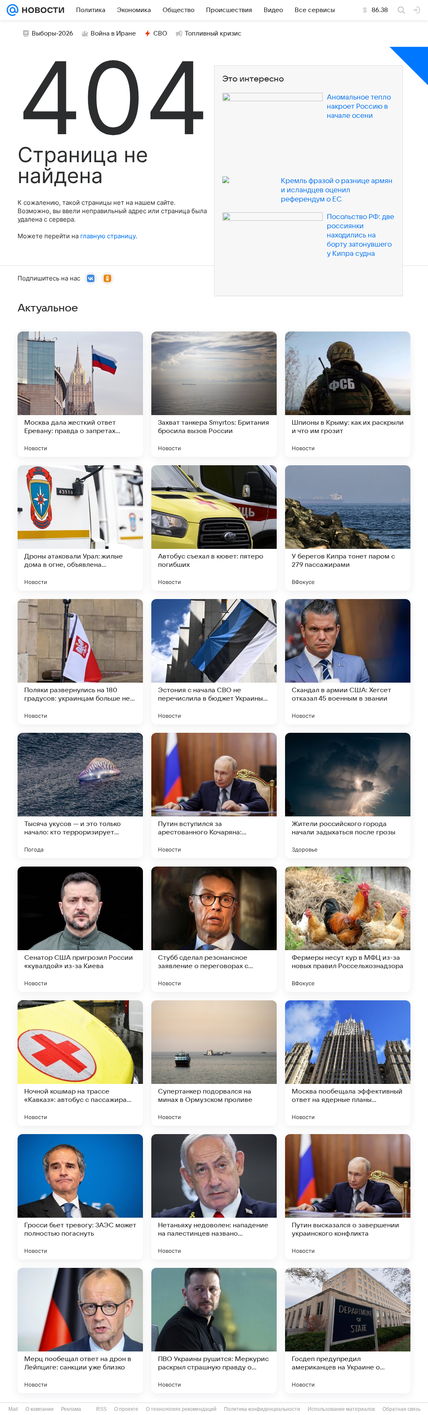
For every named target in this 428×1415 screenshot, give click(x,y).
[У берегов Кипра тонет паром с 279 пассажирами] (347, 528)
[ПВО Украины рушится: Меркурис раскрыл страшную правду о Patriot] (214, 1330)
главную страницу (107, 236)
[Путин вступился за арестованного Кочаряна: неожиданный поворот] (214, 795)
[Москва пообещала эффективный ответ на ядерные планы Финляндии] (347, 1063)
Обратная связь (401, 1409)
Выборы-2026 (52, 33)
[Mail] (12, 10)
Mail (13, 1409)
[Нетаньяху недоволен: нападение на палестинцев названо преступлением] (214, 1196)
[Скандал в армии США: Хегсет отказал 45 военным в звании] (347, 661)
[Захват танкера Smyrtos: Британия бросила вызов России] (214, 394)
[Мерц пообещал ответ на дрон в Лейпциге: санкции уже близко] (80, 1330)
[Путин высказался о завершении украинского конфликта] (347, 1196)
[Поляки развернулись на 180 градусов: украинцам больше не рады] (80, 661)
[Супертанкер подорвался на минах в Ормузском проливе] (214, 1063)
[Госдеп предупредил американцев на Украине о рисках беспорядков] (347, 1330)
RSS (101, 1409)
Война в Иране (113, 33)
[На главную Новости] (41, 10)
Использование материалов (341, 1409)
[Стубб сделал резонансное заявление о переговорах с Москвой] (214, 929)
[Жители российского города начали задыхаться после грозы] (347, 795)
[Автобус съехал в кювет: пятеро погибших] (214, 528)
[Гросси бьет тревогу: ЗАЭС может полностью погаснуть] (80, 1196)
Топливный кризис (213, 33)
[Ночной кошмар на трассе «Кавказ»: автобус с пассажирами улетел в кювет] (80, 1063)
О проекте (126, 1409)
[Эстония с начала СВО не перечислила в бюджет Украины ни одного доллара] (214, 661)
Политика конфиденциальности (262, 1409)
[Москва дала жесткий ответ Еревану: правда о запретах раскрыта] (80, 394)
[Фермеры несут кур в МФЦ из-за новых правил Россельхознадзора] (347, 929)
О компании (39, 1409)
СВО (160, 33)
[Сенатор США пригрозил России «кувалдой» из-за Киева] (80, 929)
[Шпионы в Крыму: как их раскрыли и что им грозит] (347, 394)
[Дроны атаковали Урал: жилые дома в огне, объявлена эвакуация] (80, 528)
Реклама (71, 1409)
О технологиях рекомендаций (181, 1409)
